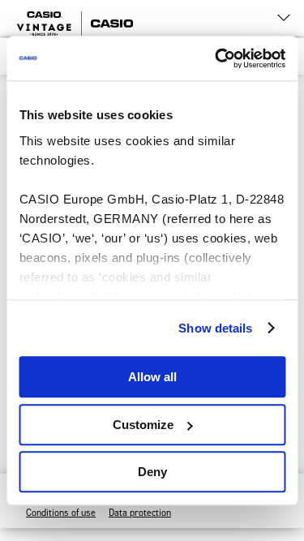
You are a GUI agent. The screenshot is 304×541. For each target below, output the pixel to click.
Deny (152, 472)
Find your (137, 18)
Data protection (140, 512)
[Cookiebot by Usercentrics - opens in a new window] (216, 58)
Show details (215, 328)
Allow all (152, 377)
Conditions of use (61, 512)
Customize (143, 425)
